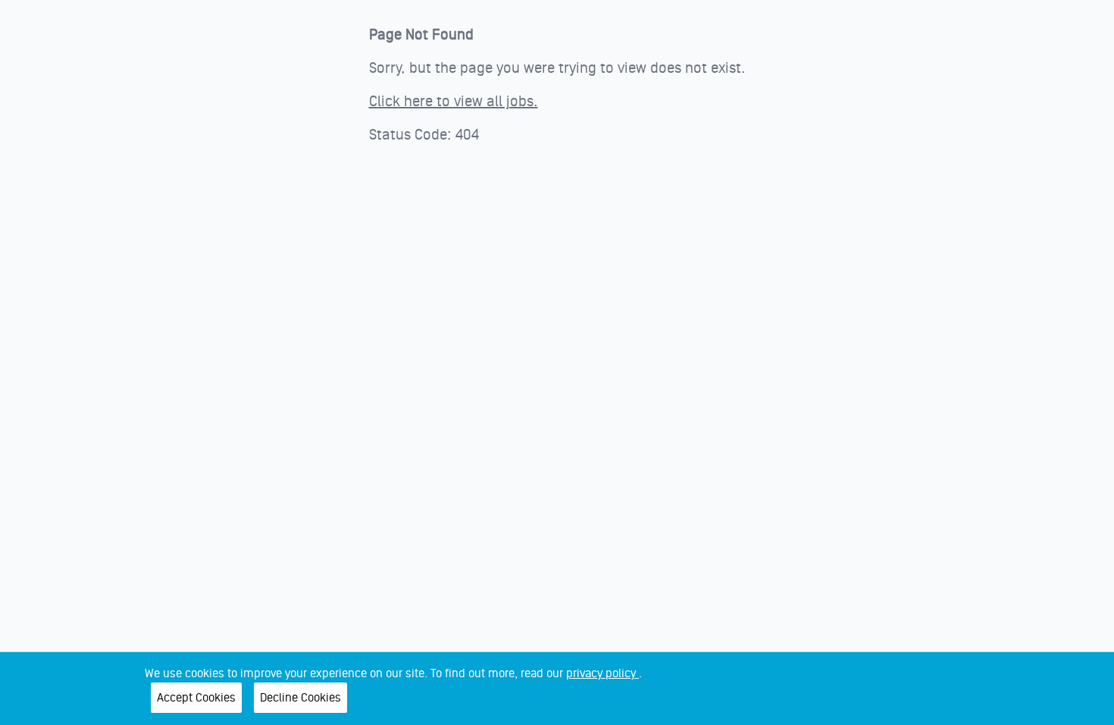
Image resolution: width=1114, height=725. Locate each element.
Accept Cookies (196, 698)
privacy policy (602, 673)
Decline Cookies (300, 698)
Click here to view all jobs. (453, 101)
